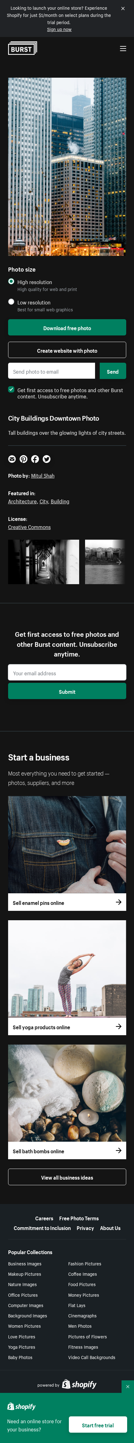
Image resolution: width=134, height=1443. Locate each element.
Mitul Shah (43, 475)
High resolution (34, 281)
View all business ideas (67, 1177)
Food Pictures (82, 1283)
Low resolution (33, 302)
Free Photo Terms (79, 1217)
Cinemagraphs (82, 1315)
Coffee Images (82, 1273)
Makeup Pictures (24, 1273)
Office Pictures (23, 1294)
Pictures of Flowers (87, 1336)
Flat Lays (76, 1304)
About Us (110, 1227)
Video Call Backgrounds (91, 1356)
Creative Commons (29, 526)
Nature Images (22, 1283)
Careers (44, 1217)
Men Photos (80, 1325)
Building (60, 500)
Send (113, 371)
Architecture (22, 500)
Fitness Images (83, 1346)
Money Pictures (83, 1294)
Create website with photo (67, 350)
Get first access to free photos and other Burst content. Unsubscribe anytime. (70, 392)
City (44, 500)
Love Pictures (21, 1336)
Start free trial (98, 1424)
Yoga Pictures (21, 1346)
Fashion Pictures (84, 1263)
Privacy (85, 1227)
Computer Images (25, 1304)
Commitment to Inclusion (42, 1227)
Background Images (27, 1315)
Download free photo (67, 327)
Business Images (24, 1263)
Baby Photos (20, 1356)
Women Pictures (24, 1325)
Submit (67, 691)
